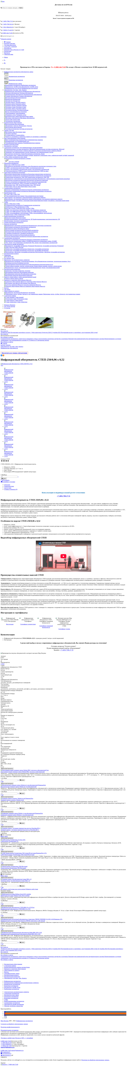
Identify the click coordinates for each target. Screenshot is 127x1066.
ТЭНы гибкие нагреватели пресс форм (15, 157)
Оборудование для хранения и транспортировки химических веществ (24, 197)
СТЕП (2, 664)
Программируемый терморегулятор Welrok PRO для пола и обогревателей (23, 772)
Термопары (7, 255)
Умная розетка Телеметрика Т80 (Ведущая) (13, 868)
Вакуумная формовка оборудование (14, 138)
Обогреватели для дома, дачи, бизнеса (15, 90)
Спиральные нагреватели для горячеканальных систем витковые (23, 147)
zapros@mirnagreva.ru (7, 1047)
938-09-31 (6, 1044)
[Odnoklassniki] (4, 1013)
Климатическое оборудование (13, 122)
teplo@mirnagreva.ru (8, 36)
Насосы (6, 288)
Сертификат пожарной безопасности (46, 626)
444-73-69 (7, 33)
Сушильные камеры (10, 295)
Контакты (7, 53)
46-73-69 (6, 1046)
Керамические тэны (10, 193)
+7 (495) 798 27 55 (63, 496)
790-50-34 (7, 24)
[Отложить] (2, 781)
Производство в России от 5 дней (14, 49)
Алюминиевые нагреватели (12, 188)
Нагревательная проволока (12, 269)
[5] (8, 461)
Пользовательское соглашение (9, 1030)
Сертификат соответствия (28, 624)
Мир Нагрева (5, 1021)
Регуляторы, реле (9, 258)
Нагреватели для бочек (11, 146)
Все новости (4, 331)
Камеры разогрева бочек (11, 144)
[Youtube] (4, 1015)
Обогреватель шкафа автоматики (14, 244)
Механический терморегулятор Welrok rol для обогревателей (18, 786)
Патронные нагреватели (11, 163)
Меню (6, 57)
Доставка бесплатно (10, 45)
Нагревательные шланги (11, 253)
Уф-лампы (7, 289)
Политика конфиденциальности (10, 1027)
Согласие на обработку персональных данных (14, 1024)
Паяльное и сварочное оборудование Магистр (17, 280)
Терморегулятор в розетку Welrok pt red (12, 800)
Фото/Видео (7, 48)
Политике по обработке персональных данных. (95, 1060)
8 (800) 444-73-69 (60, 67)
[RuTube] (5, 1018)
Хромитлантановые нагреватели (13, 222)
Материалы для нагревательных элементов (17, 260)
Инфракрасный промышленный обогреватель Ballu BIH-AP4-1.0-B (20, 934)
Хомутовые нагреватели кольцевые (14, 172)
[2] (3, 461)
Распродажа (7, 51)
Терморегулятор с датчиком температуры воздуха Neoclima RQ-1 (20, 830)
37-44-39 (7, 30)
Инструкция (9, 624)
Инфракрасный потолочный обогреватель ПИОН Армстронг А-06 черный (23, 921)
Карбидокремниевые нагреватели (14, 216)
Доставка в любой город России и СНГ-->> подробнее (17, 1038)
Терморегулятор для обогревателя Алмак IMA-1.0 (15, 880)
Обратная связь (8, 54)
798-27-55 (7, 21)
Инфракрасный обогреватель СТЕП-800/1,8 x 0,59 (15, 909)
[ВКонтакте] (1, 355)
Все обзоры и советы (7, 337)
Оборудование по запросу (11, 291)
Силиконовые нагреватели (12, 238)
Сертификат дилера (64, 629)
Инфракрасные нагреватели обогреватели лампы (18, 72)
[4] (6, 461)
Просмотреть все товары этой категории (14, 353)
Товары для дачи (9, 130)
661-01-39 (6, 1042)
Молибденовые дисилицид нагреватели (16, 221)
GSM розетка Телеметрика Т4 (9, 841)
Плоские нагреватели (10, 224)
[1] (1, 461)
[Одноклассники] (3, 355)
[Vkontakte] (5, 1012)
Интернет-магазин (9, 43)
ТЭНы (6, 202)
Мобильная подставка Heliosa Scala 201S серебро (15, 895)
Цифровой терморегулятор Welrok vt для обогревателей (17, 815)
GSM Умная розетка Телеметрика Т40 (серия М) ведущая (17, 854)
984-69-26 (7, 27)
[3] (5, 461)
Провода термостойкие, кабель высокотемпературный (20, 277)
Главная (8, 42)
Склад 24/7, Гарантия (10, 46)
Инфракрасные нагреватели (24, 1021)
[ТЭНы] (2, 1)
